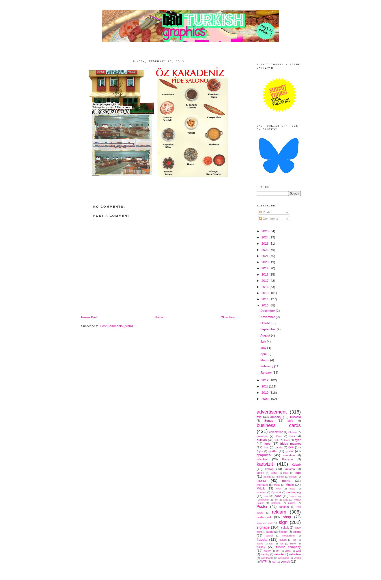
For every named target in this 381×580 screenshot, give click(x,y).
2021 (265, 256)
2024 (265, 237)
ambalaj (275, 417)
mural (277, 485)
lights (286, 473)
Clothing (292, 432)
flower (287, 440)
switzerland (288, 535)
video (288, 551)
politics (291, 503)
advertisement (272, 412)
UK (277, 551)
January (266, 372)
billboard (295, 417)
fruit (266, 447)
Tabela (262, 539)
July (263, 341)
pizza (285, 499)
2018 (265, 274)
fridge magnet (290, 443)
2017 (265, 280)
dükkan (262, 440)
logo (298, 472)
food (267, 443)
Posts (266, 212)
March (265, 360)
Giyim (260, 451)
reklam (279, 512)
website (279, 554)
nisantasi (261, 492)
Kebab (296, 464)
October (266, 323)
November (268, 317)
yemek (285, 561)
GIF (291, 447)
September (268, 329)
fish (276, 440)
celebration (276, 432)
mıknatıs (262, 484)
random (284, 506)
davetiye (262, 436)
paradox (264, 499)
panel (266, 496)
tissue (260, 543)
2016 (265, 287)
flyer (298, 440)
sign (283, 522)
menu (261, 480)
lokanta (267, 476)
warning (265, 554)
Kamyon (287, 459)
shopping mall (264, 523)
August (265, 335)
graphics (264, 455)
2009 (265, 399)
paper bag (295, 496)
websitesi (295, 554)
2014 (265, 299)
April (263, 354)
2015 (265, 293)
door (292, 436)
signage (263, 527)
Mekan (293, 476)
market (280, 476)
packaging (293, 492)
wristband (283, 558)
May (263, 348)
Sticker (283, 531)
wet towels (267, 558)
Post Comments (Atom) (116, 326)
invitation (289, 455)
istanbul (262, 459)
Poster (262, 506)
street (297, 531)
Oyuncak (276, 492)
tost (271, 543)
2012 (265, 380)
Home (159, 317)
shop (287, 517)
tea (294, 539)
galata (278, 447)
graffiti (273, 451)
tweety (267, 551)
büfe (290, 420)
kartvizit (265, 464)
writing (297, 558)
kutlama (290, 469)
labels (260, 472)
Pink (276, 499)
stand (269, 531)
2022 (265, 249)
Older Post (228, 317)
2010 (265, 392)
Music (290, 484)
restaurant (264, 517)
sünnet (269, 535)
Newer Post (89, 317)
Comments (270, 218)
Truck (293, 543)
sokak (285, 527)
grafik (289, 451)
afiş (259, 417)
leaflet (274, 473)
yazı (274, 561)
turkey (261, 547)
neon (278, 488)
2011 (265, 386)
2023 (265, 243)
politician (275, 503)
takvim (283, 539)
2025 (265, 231)
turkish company (288, 547)
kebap (269, 469)
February (267, 366)
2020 (265, 262)
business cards (279, 425)
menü (286, 480)
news (292, 488)
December (268, 310)
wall (298, 550)
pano (278, 496)
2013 (265, 305)
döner (279, 436)
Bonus (268, 420)
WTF (263, 561)
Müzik (261, 488)
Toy (282, 543)
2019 (265, 268)
